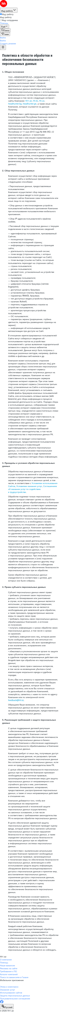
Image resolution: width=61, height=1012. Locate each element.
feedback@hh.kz (16, 700)
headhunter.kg (15, 103)
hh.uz (41, 100)
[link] (5, 30)
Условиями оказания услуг (29, 486)
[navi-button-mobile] (3, 47)
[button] (3, 37)
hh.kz (35, 100)
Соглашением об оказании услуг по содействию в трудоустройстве (32, 489)
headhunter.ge (29, 103)
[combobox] (7, 1006)
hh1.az (28, 100)
